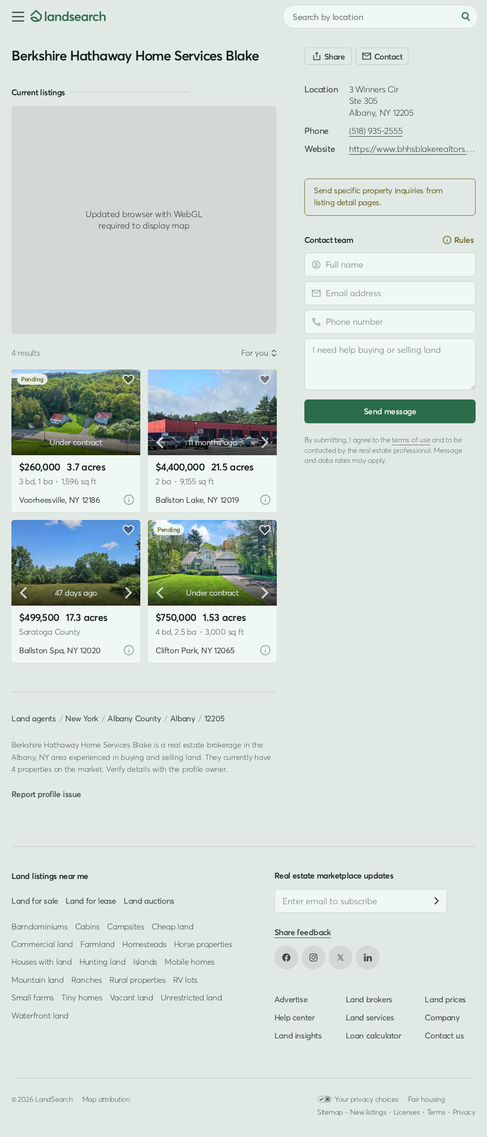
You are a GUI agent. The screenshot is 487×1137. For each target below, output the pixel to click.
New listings (368, 1111)
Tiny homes (81, 997)
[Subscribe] (436, 901)
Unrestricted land (191, 997)
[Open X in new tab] (340, 957)
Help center (294, 1017)
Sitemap (330, 1111)
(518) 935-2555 (375, 131)
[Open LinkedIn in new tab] (368, 957)
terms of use (411, 439)
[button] (15, 16)
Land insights (298, 1035)
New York (81, 718)
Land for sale (34, 901)
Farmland (97, 944)
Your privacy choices (367, 1098)
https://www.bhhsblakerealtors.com (416, 149)
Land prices (445, 999)
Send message (390, 411)
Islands (145, 962)
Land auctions (149, 901)
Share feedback (302, 932)
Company (442, 1017)
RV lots (185, 979)
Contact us (444, 1035)
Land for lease (91, 901)
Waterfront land (39, 1015)
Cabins (87, 926)
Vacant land (131, 997)
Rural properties (137, 979)
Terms (436, 1111)
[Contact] (382, 56)
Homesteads (144, 944)
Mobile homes (189, 962)
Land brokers (369, 999)
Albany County (134, 718)
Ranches (86, 979)
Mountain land (37, 979)
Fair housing (426, 1098)
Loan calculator (373, 1035)
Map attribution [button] (106, 1098)
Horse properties (203, 944)
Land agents (33, 718)
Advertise (290, 999)
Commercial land (42, 944)
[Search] (465, 17)
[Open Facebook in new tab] (286, 957)
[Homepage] (68, 16)
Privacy (464, 1111)
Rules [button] (464, 240)
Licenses (407, 1111)
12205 (214, 718)
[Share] (328, 56)
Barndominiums (39, 926)
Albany (182, 718)
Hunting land (102, 962)
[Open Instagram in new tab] (313, 957)
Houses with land (41, 962)
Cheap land (172, 926)
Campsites (125, 926)
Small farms (32, 997)
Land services (370, 1017)
